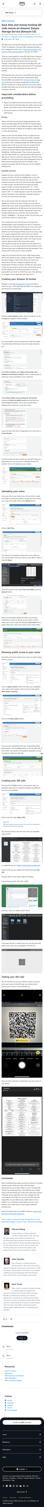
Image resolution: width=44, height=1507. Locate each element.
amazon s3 (9, 1219)
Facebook (10, 1403)
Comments (7, 39)
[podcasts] (24, 1486)
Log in (21, 1338)
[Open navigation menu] (3, 4)
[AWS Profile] (40, 4)
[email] (27, 1486)
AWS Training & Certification (14, 1376)
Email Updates (12, 1410)
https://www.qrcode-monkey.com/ (28, 865)
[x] (3, 1486)
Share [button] (17, 39)
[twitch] (17, 1486)
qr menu (24, 1222)
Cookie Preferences (24, 1497)
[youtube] (20, 1486)
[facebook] (7, 1486)
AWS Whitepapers (11, 1378)
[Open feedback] (42, 753)
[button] (11, 12)
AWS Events (9, 1373)
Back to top (21, 1492)
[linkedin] (10, 1486)
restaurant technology (34, 1222)
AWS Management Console (21, 284)
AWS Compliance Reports (13, 1380)
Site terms (12, 1497)
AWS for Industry (10, 1371)
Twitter (9, 1400)
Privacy (5, 1497)
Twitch (9, 1408)
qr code (17, 1222)
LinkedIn (10, 1405)
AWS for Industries (8, 21)
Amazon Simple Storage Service (24, 1219)
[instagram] (14, 1486)
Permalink (38, 37)
